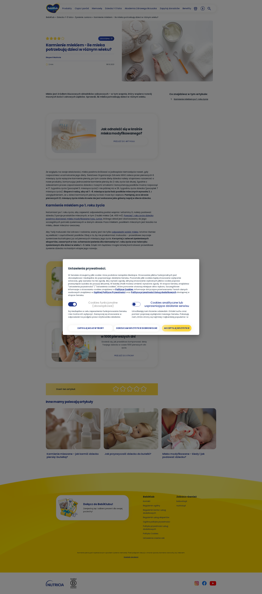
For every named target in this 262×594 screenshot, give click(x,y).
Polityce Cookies (124, 289)
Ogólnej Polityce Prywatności (109, 292)
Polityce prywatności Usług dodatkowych (153, 292)
